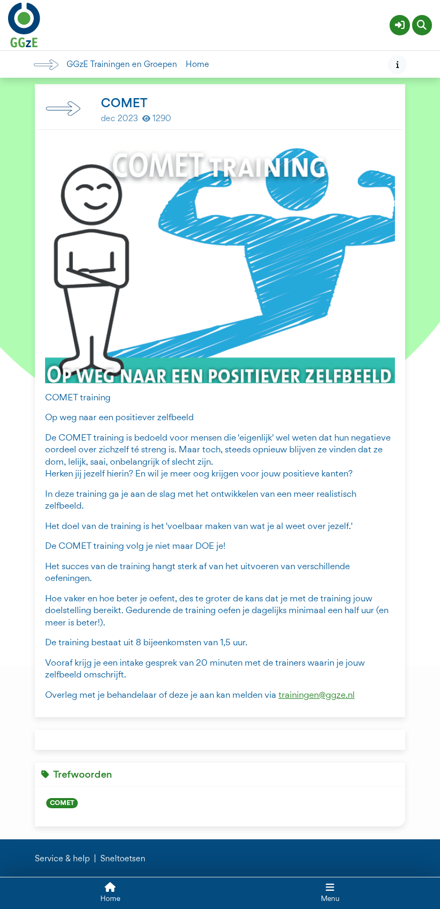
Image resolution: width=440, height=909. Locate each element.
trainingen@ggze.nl (316, 694)
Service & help (62, 858)
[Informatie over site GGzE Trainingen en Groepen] (397, 64)
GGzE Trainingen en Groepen (122, 64)
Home (197, 64)
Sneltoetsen (122, 858)
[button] (400, 25)
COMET (62, 803)
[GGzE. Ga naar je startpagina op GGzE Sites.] (24, 23)
